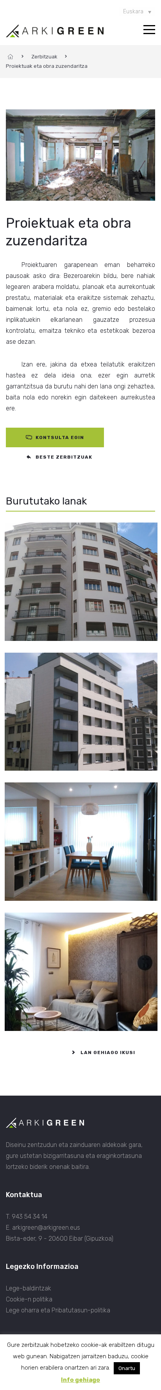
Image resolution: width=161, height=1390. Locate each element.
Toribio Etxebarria (40, 705)
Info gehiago (80, 1379)
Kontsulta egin (59, 437)
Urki (13, 835)
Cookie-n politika (29, 1299)
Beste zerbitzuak (63, 457)
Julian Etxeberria (39, 575)
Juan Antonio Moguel (46, 965)
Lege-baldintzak (28, 1288)
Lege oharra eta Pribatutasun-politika (58, 1310)
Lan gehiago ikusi (107, 1052)
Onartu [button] (126, 1368)
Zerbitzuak (44, 57)
